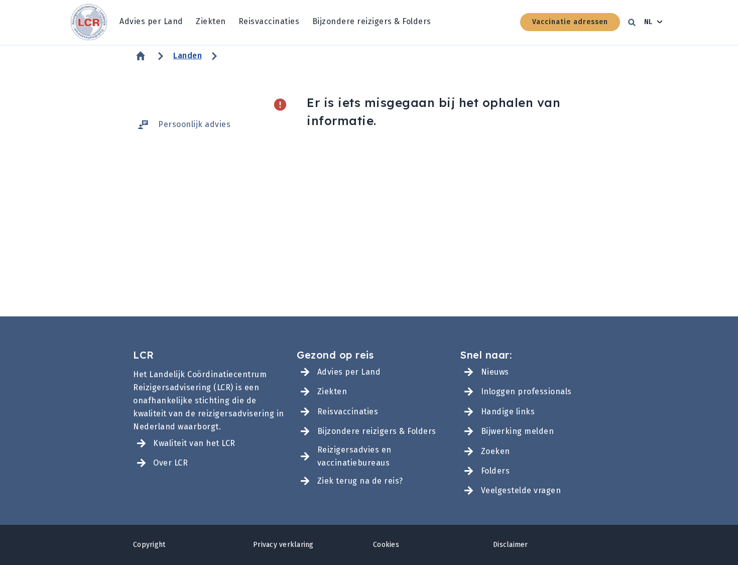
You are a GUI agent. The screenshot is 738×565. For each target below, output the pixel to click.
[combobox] (653, 22)
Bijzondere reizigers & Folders (371, 21)
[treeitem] (151, 22)
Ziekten (211, 21)
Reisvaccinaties (269, 21)
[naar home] (89, 22)
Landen (187, 55)
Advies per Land (151, 21)
